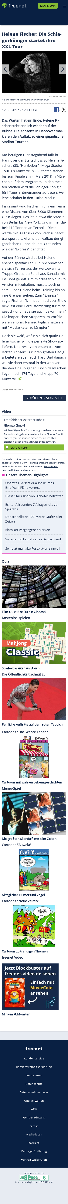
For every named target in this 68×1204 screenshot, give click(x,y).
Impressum (34, 1075)
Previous (5, 69)
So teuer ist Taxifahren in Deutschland (33, 539)
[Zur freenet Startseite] (14, 5)
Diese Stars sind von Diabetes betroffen (34, 496)
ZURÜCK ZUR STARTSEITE (45, 398)
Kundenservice (34, 1058)
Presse (34, 1126)
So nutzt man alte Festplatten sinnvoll (32, 548)
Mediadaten (34, 1134)
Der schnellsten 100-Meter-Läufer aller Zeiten (33, 519)
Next (62, 69)
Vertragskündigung (34, 1151)
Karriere (34, 1143)
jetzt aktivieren (19, 447)
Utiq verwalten (34, 1100)
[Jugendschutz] (34, 1177)
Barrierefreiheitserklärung (34, 1067)
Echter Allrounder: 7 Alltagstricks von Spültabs (32, 506)
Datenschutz (34, 1083)
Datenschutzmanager (34, 1092)
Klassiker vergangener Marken (27, 530)
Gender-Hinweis (34, 1117)
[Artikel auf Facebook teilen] (57, 109)
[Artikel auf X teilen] (64, 109)
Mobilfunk (48, 5)
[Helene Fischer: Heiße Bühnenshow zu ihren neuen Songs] (34, 73)
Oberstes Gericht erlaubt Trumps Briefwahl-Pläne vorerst (29, 485)
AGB (34, 1109)
